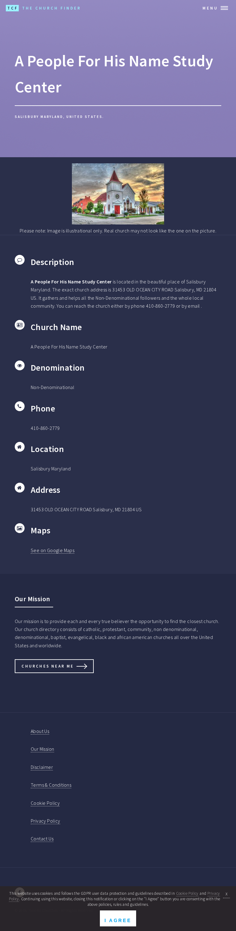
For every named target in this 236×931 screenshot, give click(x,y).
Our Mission (42, 749)
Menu (210, 8)
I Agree (117, 920)
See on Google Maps (52, 550)
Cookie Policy (45, 803)
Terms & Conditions (51, 785)
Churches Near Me (48, 666)
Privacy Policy (45, 821)
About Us (40, 731)
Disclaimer (42, 767)
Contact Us (42, 839)
